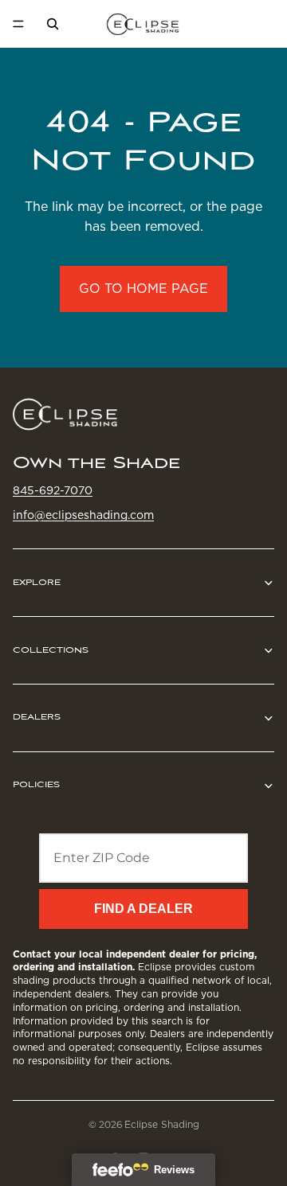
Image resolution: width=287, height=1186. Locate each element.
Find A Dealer (143, 908)
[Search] (52, 23)
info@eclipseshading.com (83, 515)
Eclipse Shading (161, 1124)
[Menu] (18, 24)
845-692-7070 (52, 490)
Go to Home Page (143, 288)
